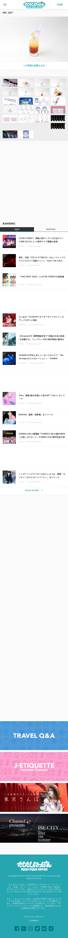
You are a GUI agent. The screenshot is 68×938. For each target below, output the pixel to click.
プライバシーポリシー (34, 916)
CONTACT (34, 920)
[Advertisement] (34, 181)
